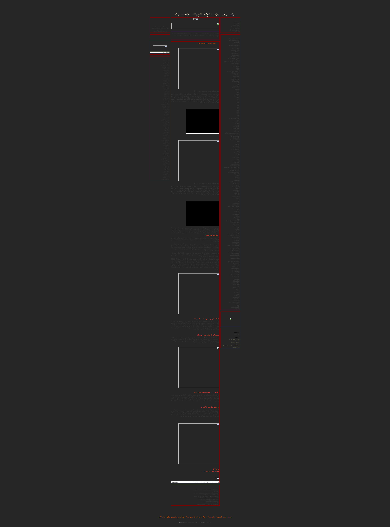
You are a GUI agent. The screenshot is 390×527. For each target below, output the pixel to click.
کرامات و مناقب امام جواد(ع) (211, 501)
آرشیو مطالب (236, 25)
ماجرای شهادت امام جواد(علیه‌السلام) (209, 502)
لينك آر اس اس (235, 28)
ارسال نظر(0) (175, 482)
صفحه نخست (236, 21)
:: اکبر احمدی (237, 334)
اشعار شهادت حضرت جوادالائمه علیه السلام (208, 497)
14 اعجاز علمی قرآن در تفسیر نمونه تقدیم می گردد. (206, 489)
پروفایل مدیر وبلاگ (234, 26)
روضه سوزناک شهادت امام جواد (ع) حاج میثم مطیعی (206, 492)
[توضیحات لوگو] (230, 316)
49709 (209, 522)
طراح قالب (236, 31)
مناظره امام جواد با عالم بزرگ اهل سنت (209, 499)
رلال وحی (216, 491)
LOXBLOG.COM (192, 522)
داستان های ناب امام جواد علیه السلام (209, 494)
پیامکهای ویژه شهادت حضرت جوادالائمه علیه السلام (206, 496)
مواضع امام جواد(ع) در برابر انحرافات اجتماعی (207, 504)
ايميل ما (237, 23)
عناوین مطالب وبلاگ (234, 29)
